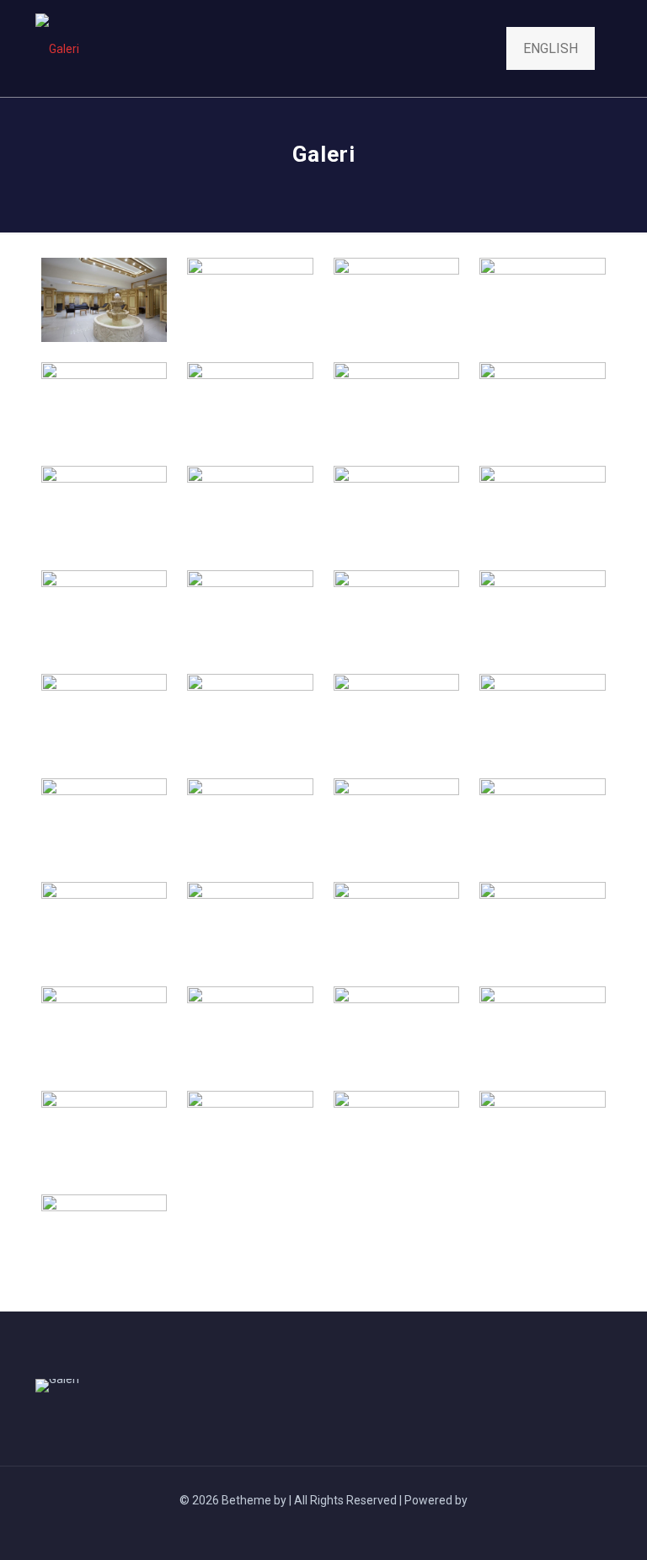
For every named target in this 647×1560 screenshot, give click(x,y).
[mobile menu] (458, 49)
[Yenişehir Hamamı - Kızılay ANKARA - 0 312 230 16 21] (57, 48)
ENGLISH (550, 48)
